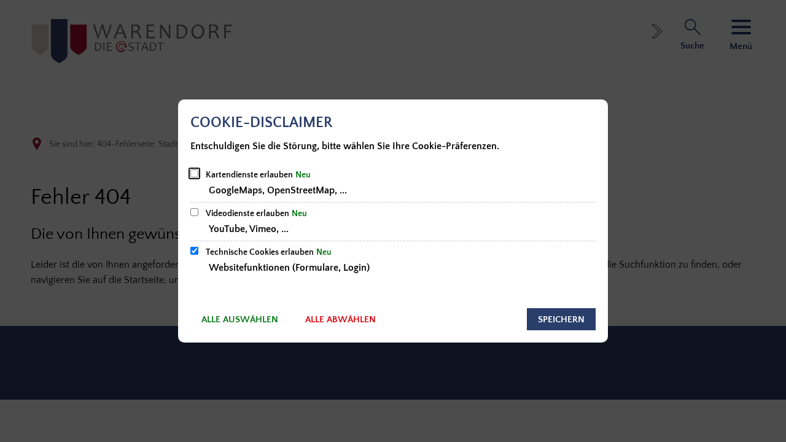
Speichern (561, 319)
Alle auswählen (239, 319)
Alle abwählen (340, 319)
